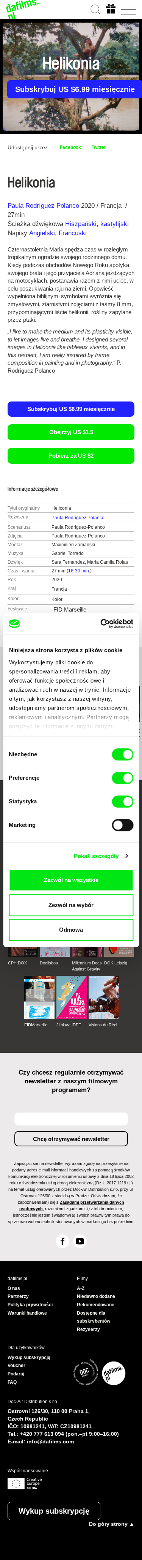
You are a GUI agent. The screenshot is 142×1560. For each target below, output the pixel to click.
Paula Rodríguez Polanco (43, 205)
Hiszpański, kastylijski (97, 224)
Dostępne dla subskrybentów (93, 1317)
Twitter (99, 147)
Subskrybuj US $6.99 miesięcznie (71, 409)
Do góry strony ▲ (111, 1524)
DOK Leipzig (115, 963)
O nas (14, 1288)
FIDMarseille (35, 1025)
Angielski (42, 233)
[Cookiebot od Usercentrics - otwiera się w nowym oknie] (101, 624)
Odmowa (71, 929)
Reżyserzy (88, 1329)
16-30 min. (79, 571)
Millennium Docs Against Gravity (87, 966)
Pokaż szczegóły (96, 856)
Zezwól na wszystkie (71, 880)
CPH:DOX (17, 963)
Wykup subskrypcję (54, 1511)
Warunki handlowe (27, 1313)
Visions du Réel (103, 1025)
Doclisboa (49, 963)
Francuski (73, 233)
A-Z (80, 1288)
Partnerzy (18, 1296)
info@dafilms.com (50, 1441)
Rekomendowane (95, 1304)
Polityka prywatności (30, 1304)
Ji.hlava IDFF (68, 1025)
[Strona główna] (23, 9)
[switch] (122, 778)
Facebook (70, 147)
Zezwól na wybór (71, 905)
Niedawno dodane (96, 1296)
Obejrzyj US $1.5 (71, 432)
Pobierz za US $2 (71, 455)
